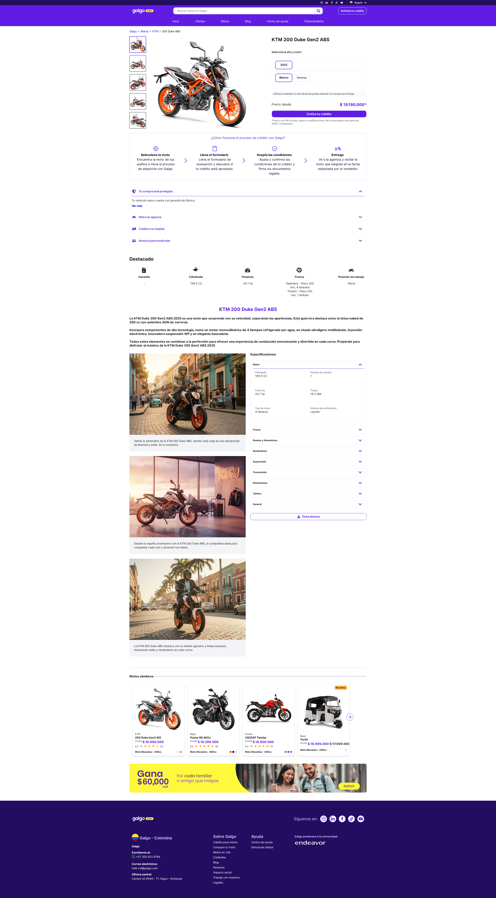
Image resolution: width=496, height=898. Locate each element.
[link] (321, 2)
